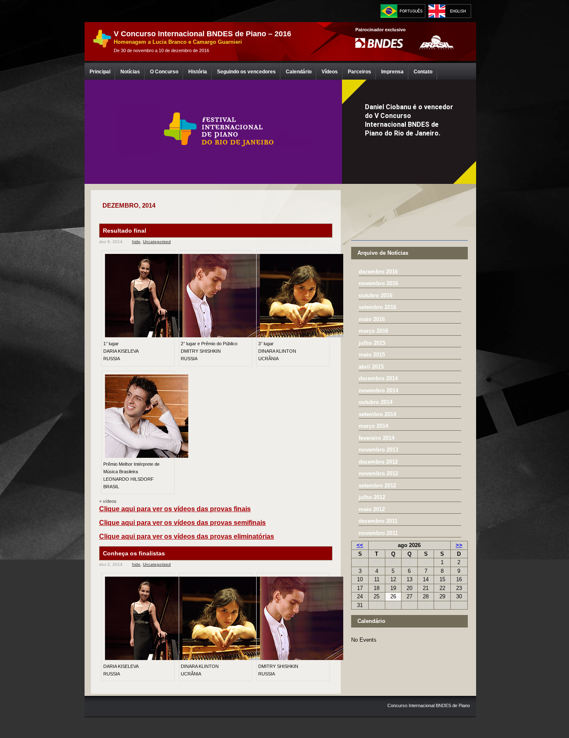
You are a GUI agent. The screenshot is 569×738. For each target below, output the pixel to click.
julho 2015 (372, 343)
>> (459, 545)
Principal (100, 72)
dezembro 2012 (378, 462)
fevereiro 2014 (376, 438)
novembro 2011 (378, 533)
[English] (450, 11)
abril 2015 (371, 367)
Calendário (299, 72)
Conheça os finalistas (134, 553)
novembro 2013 (378, 450)
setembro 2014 (377, 414)
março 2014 (373, 426)
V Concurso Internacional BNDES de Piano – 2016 (202, 34)
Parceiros (359, 72)
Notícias (130, 72)
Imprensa (392, 72)
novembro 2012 (378, 473)
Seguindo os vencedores (246, 72)
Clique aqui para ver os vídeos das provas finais (175, 508)
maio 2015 (372, 354)
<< (360, 545)
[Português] (402, 11)
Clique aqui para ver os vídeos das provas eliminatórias (186, 536)
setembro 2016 (377, 307)
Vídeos (330, 72)
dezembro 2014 (378, 378)
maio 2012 (372, 509)
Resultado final (124, 230)
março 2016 (373, 331)
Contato (423, 72)
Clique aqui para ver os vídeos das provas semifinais (182, 522)
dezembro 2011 (378, 521)
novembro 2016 (378, 283)
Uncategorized (157, 241)
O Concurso (164, 72)
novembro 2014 (378, 390)
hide (136, 241)
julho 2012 (372, 497)
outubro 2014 (375, 402)
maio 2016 (372, 319)
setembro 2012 (377, 485)
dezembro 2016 (378, 272)
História (197, 72)
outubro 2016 (375, 295)
